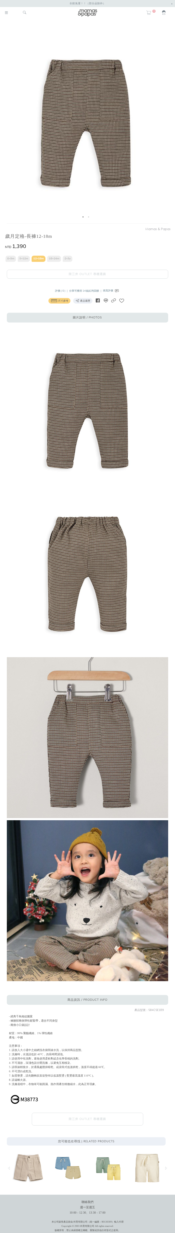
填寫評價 (108, 290)
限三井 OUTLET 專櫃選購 (87, 274)
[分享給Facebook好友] (97, 300)
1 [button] (83, 217)
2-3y (67, 259)
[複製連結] (113, 300)
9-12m (23, 259)
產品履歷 (84, 301)
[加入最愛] (121, 300)
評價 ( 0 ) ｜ (62, 290)
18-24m (54, 259)
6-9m (10, 259)
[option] (85, 122)
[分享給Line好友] (105, 300)
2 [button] (88, 217)
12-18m (38, 259)
